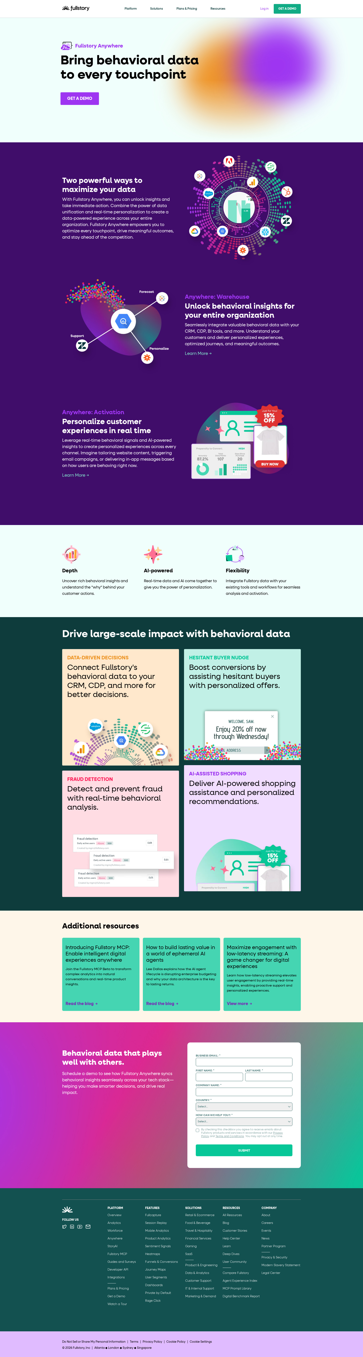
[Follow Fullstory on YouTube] (79, 1226)
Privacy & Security (274, 1257)
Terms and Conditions (230, 1136)
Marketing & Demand (200, 1296)
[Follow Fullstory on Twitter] (64, 1226)
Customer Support (198, 1280)
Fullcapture (153, 1215)
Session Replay (156, 1223)
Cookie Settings (201, 1341)
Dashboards (154, 1285)
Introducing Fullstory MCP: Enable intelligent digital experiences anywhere (98, 954)
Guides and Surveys (122, 1261)
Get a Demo (287, 8)
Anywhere (115, 1238)
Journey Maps (155, 1269)
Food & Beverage (197, 1223)
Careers (267, 1223)
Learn (227, 1246)
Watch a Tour (117, 1304)
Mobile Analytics (157, 1230)
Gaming (191, 1246)
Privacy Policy (152, 1341)
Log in (264, 8)
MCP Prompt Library (237, 1288)
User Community (235, 1261)
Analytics (114, 1223)
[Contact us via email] (88, 1226)
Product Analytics (158, 1238)
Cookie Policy (175, 1341)
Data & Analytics (197, 1273)
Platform (131, 8)
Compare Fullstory (236, 1273)
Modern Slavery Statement (281, 1265)
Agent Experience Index (240, 1280)
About (266, 1215)
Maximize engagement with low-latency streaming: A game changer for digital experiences (262, 957)
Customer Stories (235, 1230)
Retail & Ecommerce (199, 1215)
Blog (226, 1223)
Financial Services (198, 1238)
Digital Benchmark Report (241, 1296)
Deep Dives (231, 1254)
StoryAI (112, 1246)
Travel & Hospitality (198, 1230)
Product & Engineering (201, 1265)
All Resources (232, 1215)
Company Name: (208, 1085)
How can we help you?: (214, 1115)
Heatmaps (152, 1254)
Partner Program (273, 1246)
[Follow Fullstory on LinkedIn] (72, 1226)
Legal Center (271, 1273)
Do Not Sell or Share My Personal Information (94, 1341)
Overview (114, 1215)
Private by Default (158, 1293)
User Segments (156, 1277)
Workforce (115, 1230)
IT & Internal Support (199, 1288)
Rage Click (152, 1300)
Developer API (118, 1269)
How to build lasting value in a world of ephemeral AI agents (180, 954)
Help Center (231, 1238)
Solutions (156, 8)
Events (266, 1230)
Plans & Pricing (186, 8)
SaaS (188, 1254)
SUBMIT (244, 1150)
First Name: (205, 1070)
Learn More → (198, 354)
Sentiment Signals (158, 1246)
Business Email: (208, 1055)
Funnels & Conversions (161, 1261)
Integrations (116, 1277)
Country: (204, 1100)
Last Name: (254, 1070)
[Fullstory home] (75, 9)
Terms (134, 1341)
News (266, 1238)
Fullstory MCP (117, 1254)
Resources (217, 8)
